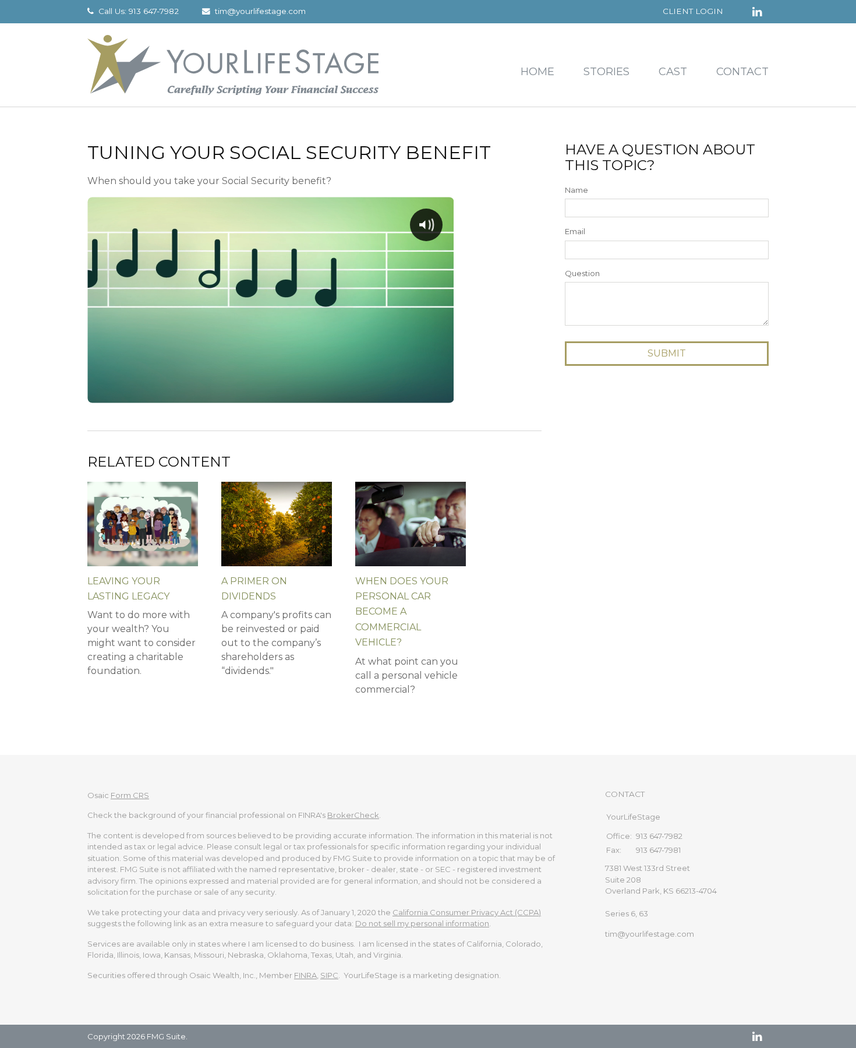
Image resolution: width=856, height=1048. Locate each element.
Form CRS (130, 795)
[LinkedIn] (757, 1036)
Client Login (693, 11)
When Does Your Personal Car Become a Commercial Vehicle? (401, 612)
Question (582, 273)
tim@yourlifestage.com (260, 11)
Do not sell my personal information (422, 923)
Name (576, 190)
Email (575, 231)
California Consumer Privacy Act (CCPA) (466, 912)
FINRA (305, 975)
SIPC (329, 975)
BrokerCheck (353, 815)
